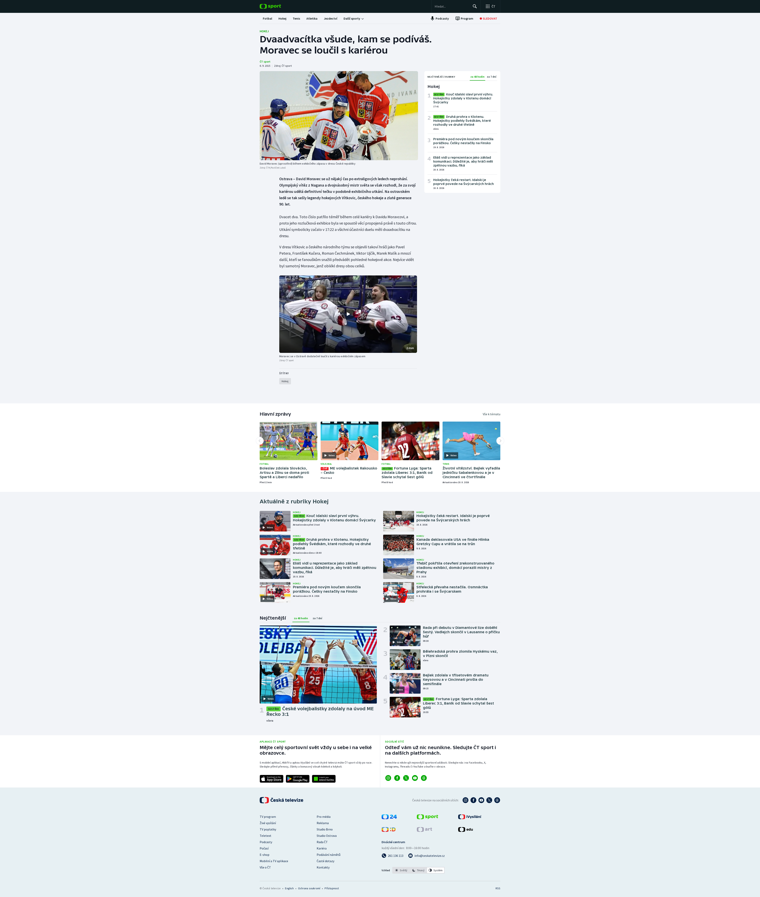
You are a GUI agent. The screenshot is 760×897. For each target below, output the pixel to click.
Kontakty (323, 867)
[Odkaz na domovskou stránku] (276, 6)
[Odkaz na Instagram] (388, 778)
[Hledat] (474, 6)
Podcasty (266, 842)
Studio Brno (325, 829)
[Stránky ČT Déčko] (389, 831)
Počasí (264, 848)
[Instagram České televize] (465, 800)
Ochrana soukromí (309, 888)
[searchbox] (451, 6)
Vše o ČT (265, 867)
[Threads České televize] (497, 800)
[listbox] (418, 870)
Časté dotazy (325, 861)
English (289, 888)
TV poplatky (268, 829)
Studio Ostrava (327, 836)
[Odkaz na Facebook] (397, 778)
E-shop (264, 855)
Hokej (264, 31)
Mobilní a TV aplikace (274, 861)
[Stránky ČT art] (424, 831)
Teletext (265, 836)
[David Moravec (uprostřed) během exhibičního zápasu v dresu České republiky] (339, 115)
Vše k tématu (491, 414)
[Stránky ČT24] (389, 818)
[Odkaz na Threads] (424, 778)
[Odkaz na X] (406, 778)
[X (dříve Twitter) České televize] (489, 800)
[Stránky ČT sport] (427, 818)
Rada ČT (322, 842)
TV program (268, 817)
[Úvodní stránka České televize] (282, 800)
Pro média (324, 817)
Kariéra (322, 848)
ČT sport (265, 61)
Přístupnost (332, 888)
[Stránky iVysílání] (469, 818)
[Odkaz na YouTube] (415, 778)
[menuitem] (267, 18)
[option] (401, 870)
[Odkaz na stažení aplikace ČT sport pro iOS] (271, 779)
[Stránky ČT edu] (465, 831)
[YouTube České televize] (481, 800)
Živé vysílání (268, 823)
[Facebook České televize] (473, 800)
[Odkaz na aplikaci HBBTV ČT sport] (324, 779)
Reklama (323, 823)
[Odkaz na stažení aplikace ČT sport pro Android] (298, 779)
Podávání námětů (328, 855)
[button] (348, 314)
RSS (498, 888)
